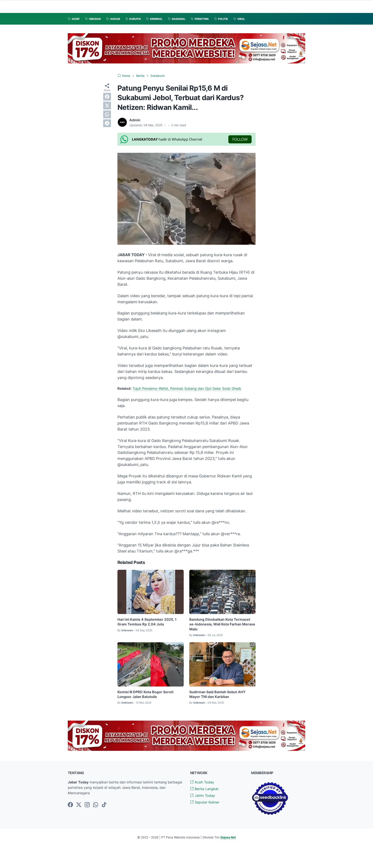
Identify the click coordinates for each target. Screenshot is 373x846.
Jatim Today (204, 795)
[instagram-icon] (87, 805)
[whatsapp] (107, 114)
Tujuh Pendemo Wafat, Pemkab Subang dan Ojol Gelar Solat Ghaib (187, 388)
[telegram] (107, 123)
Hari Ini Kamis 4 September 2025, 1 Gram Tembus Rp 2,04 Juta (147, 621)
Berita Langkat (206, 789)
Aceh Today (204, 782)
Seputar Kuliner (206, 802)
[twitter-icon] (78, 805)
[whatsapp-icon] (95, 805)
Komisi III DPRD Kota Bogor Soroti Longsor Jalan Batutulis (145, 694)
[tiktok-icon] (104, 805)
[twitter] (107, 105)
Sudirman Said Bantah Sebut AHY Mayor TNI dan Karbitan (217, 694)
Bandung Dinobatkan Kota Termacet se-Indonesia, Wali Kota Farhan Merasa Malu (222, 624)
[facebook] (107, 97)
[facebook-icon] (70, 805)
